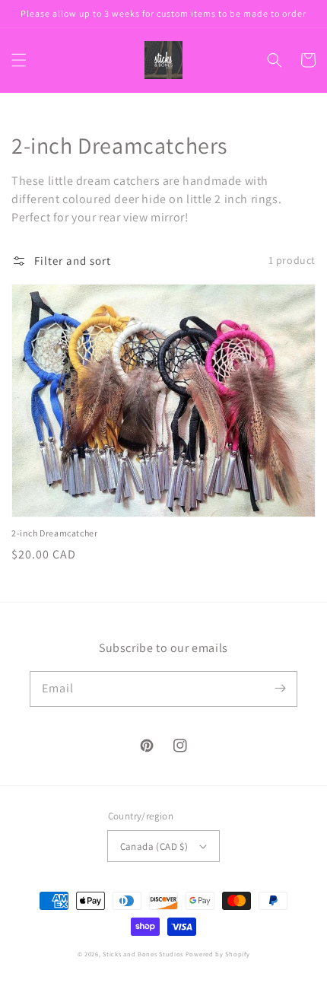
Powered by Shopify (218, 954)
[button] (19, 60)
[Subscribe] (280, 688)
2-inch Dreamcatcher (54, 533)
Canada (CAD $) (154, 846)
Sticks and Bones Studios (143, 954)
